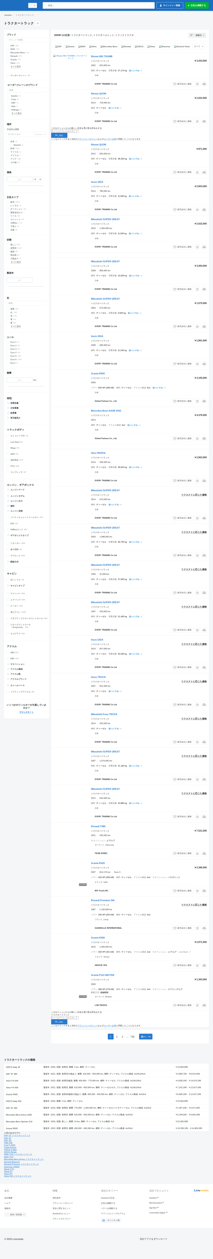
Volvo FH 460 (12, 1087)
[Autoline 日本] (14, 5)
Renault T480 (98, 826)
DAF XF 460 (11, 1108)
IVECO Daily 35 (13, 1067)
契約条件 (57, 1198)
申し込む (59, 135)
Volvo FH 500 (12, 1081)
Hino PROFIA (98, 453)
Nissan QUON (98, 93)
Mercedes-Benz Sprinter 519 (19, 1121)
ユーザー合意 (110, 139)
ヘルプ (7, 1203)
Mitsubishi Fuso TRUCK (104, 714)
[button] (197, 84)
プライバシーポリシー (88, 139)
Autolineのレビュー (61, 1213)
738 (132, 1036)
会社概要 (8, 1198)
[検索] (45, 5)
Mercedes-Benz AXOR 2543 (106, 411)
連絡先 (7, 1208)
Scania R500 (98, 373)
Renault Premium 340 (102, 900)
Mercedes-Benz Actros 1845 (19, 1115)
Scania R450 (98, 938)
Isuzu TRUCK (98, 677)
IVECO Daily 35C (14, 1101)
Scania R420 (98, 863)
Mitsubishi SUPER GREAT (105, 219)
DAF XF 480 (11, 1074)
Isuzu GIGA (97, 182)
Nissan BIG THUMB (101, 56)
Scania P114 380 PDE (102, 975)
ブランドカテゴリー (62, 1219)
